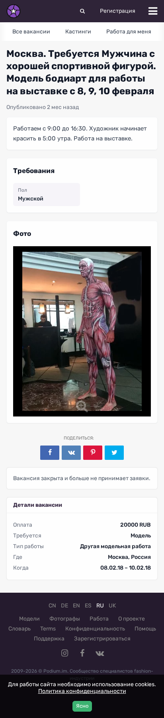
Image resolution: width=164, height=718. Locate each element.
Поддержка (49, 638)
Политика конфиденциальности (82, 691)
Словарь (19, 628)
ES (88, 605)
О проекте (131, 618)
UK (112, 605)
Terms (48, 628)
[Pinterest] (92, 453)
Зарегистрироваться (102, 638)
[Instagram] (64, 653)
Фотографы (64, 618)
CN (52, 605)
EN (76, 605)
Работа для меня (128, 31)
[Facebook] (49, 453)
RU (100, 605)
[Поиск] (82, 11)
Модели (29, 618)
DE (64, 605)
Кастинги (78, 31)
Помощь (145, 628)
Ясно (82, 706)
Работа (99, 618)
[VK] (71, 453)
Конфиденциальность (95, 628)
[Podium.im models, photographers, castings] (13, 11)
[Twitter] (114, 453)
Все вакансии (31, 31)
